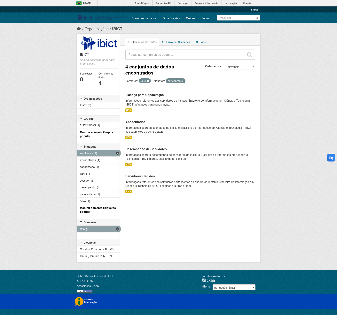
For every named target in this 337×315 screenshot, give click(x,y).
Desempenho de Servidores (146, 149)
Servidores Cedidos (140, 176)
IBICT (117, 28)
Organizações (171, 18)
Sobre (205, 18)
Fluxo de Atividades (177, 42)
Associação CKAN (88, 286)
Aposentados (135, 122)
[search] (249, 55)
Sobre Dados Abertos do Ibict (95, 276)
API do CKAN (85, 281)
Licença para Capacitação (144, 94)
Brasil (87, 3)
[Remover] (148, 81)
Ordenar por (213, 66)
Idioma (206, 286)
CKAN (208, 280)
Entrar (254, 9)
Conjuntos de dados (144, 18)
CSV (128, 110)
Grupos (190, 18)
